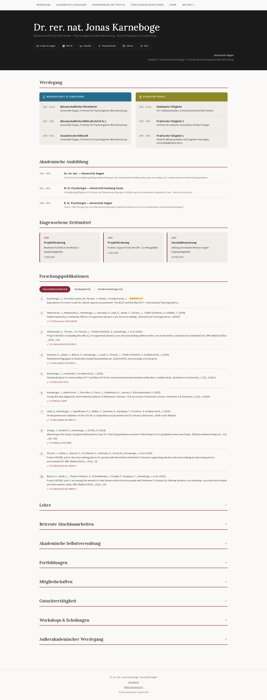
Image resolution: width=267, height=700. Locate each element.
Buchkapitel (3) (82, 289)
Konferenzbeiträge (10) (110, 289)
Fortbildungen (53, 562)
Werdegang (43, 5)
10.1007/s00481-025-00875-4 (63, 420)
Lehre (173, 5)
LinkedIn (87, 46)
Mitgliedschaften (55, 581)
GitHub (129, 46)
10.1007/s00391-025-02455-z (63, 363)
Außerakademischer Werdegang (71, 639)
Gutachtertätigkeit (57, 600)
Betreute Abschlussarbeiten (66, 524)
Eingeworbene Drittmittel (108, 5)
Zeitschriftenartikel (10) (55, 289)
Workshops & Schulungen (64, 620)
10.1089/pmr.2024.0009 (60, 442)
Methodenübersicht (133, 687)
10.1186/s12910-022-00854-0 (63, 489)
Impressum (133, 682)
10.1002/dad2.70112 (59, 382)
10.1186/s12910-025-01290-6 (63, 344)
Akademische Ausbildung (71, 5)
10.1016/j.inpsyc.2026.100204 (63, 321)
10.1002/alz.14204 (58, 401)
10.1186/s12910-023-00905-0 (63, 466)
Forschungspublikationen (147, 5)
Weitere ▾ (188, 5)
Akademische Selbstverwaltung (70, 543)
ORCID (69, 46)
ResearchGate (109, 46)
